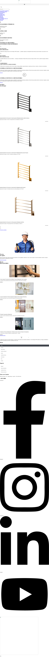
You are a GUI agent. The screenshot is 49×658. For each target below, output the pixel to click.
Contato (2, 360)
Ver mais (46, 121)
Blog (1, 358)
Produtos (2, 347)
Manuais (2, 366)
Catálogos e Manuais (3, 351)
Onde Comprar (3, 349)
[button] (24, 4)
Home (1, 345)
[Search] (9, 9)
